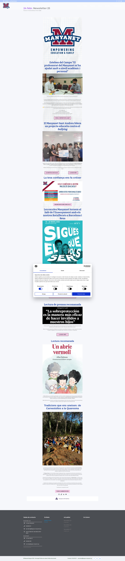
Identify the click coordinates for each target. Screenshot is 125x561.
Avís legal (37, 558)
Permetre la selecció (62, 294)
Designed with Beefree (64, 498)
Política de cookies (43, 558)
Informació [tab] (82, 270)
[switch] (55, 289)
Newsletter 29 (67, 520)
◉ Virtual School (13, 1)
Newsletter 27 (67, 529)
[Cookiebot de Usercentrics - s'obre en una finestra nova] (84, 266)
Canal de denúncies (27, 547)
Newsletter (34, 10)
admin (40, 10)
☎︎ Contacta (5, 1)
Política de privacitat (52, 558)
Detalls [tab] (62, 270)
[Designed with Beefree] (56, 499)
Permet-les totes (81, 294)
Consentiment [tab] (43, 270)
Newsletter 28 (67, 525)
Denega (44, 294)
